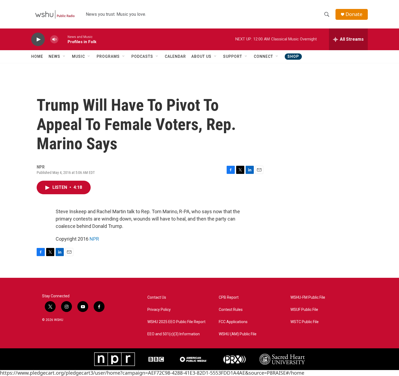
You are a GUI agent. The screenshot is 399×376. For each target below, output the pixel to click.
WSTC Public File (304, 322)
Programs (108, 56)
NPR (94, 239)
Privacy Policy (159, 310)
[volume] (54, 39)
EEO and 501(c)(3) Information (173, 334)
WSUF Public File (304, 310)
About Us (201, 56)
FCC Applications (233, 322)
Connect (263, 56)
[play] (38, 39)
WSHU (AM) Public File (237, 334)
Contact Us (156, 297)
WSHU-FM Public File (307, 297)
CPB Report (229, 297)
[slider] (63, 39)
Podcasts (142, 56)
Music (78, 56)
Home (37, 56)
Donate (354, 14)
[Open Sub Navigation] (64, 56)
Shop (293, 56)
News (54, 56)
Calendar (175, 56)
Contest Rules (231, 310)
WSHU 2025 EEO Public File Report (176, 322)
